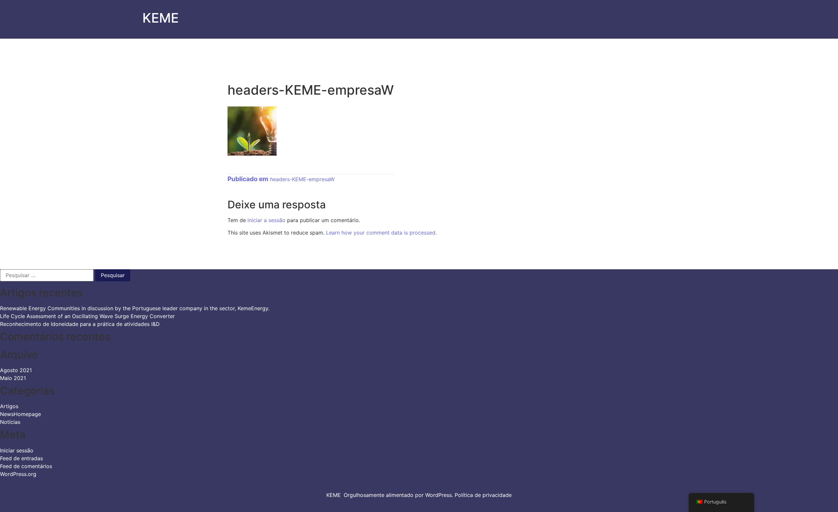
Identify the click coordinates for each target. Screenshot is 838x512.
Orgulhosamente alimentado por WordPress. (399, 495)
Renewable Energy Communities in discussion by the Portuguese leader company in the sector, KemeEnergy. (134, 308)
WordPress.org (18, 474)
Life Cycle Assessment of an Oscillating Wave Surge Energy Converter (87, 316)
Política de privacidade (483, 495)
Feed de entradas (21, 458)
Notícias (10, 422)
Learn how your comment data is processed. (381, 232)
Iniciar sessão (16, 450)
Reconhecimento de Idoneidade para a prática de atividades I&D (80, 324)
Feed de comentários (26, 466)
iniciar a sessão (266, 220)
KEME (160, 18)
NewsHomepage (20, 414)
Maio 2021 (13, 378)
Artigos (9, 406)
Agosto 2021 (16, 370)
